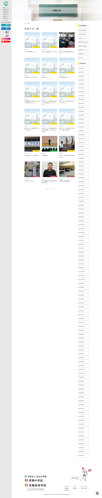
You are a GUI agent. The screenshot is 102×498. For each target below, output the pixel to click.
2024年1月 (81, 174)
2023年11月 (81, 181)
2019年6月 (81, 389)
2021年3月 (81, 307)
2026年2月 (81, 88)
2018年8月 (81, 428)
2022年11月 (81, 228)
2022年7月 (81, 244)
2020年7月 (81, 338)
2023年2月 (81, 217)
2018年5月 (81, 440)
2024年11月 (81, 138)
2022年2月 (81, 264)
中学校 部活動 (82, 34)
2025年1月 (81, 131)
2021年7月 (81, 291)
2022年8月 (81, 240)
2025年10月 (81, 99)
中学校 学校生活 (82, 30)
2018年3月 (81, 447)
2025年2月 (81, 127)
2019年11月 (81, 369)
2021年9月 (81, 283)
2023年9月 (81, 189)
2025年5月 (81, 115)
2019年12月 (81, 365)
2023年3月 (81, 213)
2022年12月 (81, 224)
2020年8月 (81, 334)
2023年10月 (81, 185)
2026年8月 (81, 68)
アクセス (6, 20)
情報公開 (74, 488)
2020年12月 (81, 318)
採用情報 (66, 488)
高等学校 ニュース (82, 50)
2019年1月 (81, 408)
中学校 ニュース (82, 38)
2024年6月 (81, 154)
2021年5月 (81, 299)
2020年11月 (81, 322)
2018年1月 (81, 455)
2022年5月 (81, 252)
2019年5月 (81, 393)
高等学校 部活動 (82, 46)
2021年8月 (81, 287)
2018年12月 (81, 412)
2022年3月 (81, 260)
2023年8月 (81, 193)
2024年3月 (81, 166)
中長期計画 (66, 490)
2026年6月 (81, 76)
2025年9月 (81, 103)
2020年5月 (81, 346)
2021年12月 (81, 271)
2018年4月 (81, 443)
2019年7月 (81, 385)
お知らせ (80, 57)
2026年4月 (81, 84)
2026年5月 (81, 80)
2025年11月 (81, 95)
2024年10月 (81, 142)
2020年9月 (81, 330)
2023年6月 (81, 201)
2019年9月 (81, 377)
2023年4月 (81, 209)
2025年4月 (81, 119)
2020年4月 (81, 350)
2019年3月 (81, 400)
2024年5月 (81, 158)
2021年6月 (81, 295)
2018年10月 (81, 420)
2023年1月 (81, 221)
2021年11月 (81, 275)
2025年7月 (81, 107)
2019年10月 (81, 373)
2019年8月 (81, 381)
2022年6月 (81, 248)
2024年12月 (81, 134)
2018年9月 (81, 424)
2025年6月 (81, 111)
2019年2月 (81, 404)
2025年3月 (81, 123)
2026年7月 (81, 72)
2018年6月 (81, 436)
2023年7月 (81, 197)
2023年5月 (81, 205)
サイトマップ (66, 486)
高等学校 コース (82, 54)
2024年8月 (81, 150)
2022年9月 (81, 236)
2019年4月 (81, 396)
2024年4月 (81, 162)
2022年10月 (81, 232)
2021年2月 (81, 310)
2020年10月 (81, 326)
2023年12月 (81, 177)
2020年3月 (81, 353)
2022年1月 (81, 267)
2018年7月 (81, 432)
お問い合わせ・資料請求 (6, 22)
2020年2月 (81, 357)
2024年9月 (81, 146)
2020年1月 (81, 361)
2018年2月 (81, 451)
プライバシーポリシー (84, 486)
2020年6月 (81, 342)
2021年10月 (81, 279)
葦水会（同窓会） (84, 488)
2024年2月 (81, 170)
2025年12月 (81, 91)
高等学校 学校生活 (83, 42)
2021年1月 (81, 314)
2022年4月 (81, 256)
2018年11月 (81, 416)
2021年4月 (81, 303)
